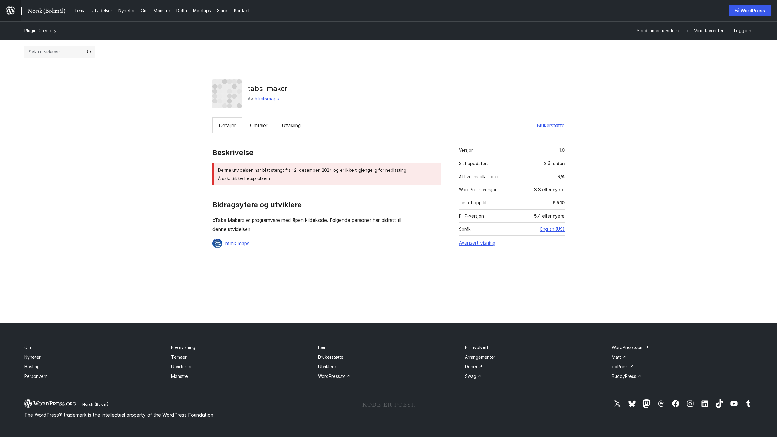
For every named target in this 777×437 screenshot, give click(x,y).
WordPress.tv (334, 376)
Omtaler (258, 125)
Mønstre (179, 376)
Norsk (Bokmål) (96, 404)
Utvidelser (181, 366)
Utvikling (291, 125)
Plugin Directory (40, 30)
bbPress (623, 366)
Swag (473, 376)
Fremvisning (183, 347)
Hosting (32, 366)
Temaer (179, 357)
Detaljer (227, 125)
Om (27, 347)
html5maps (267, 99)
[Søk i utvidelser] (89, 52)
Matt (619, 357)
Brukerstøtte (551, 125)
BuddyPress (626, 376)
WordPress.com (630, 347)
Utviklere (327, 366)
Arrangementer (480, 357)
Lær (322, 347)
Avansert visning (477, 243)
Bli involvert (476, 347)
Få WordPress (750, 10)
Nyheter (32, 357)
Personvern (36, 376)
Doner (474, 366)
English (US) (552, 229)
